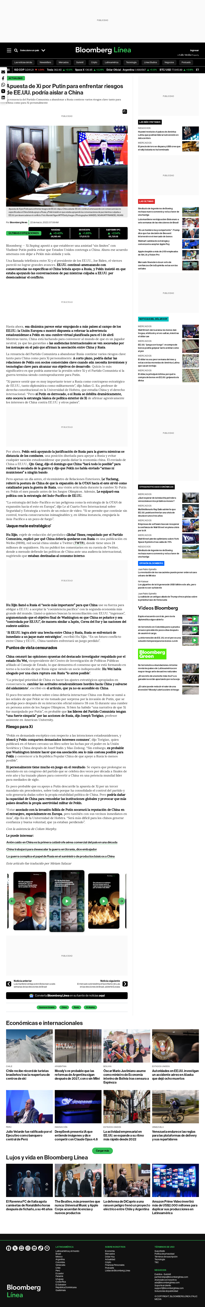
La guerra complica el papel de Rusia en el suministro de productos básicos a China (60, 856)
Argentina (60, 1259)
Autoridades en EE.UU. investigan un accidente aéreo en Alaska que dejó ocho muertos (175, 1074)
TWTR (79, 543)
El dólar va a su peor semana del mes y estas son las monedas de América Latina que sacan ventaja (158, 362)
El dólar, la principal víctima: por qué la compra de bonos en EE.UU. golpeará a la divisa (158, 377)
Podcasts (109, 1268)
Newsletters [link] (45, 62)
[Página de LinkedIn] (34, 1248)
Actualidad (15, 78)
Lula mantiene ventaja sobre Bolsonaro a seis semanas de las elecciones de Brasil (34, 985)
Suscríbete (160, 1251)
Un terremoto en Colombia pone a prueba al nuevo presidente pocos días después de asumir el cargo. (159, 630)
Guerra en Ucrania (46, 1007)
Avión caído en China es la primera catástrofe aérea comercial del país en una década (61, 842)
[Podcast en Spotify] (47, 1248)
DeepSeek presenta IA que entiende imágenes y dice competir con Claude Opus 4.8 (76, 1135)
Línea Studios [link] (150, 62)
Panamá (59, 1276)
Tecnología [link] (131, 62)
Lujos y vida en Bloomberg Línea (47, 1157)
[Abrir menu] (9, 50)
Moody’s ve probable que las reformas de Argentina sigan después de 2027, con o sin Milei (77, 1074)
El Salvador (61, 1284)
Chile (58, 1268)
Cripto (108, 1262)
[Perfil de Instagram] (27, 1248)
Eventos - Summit (163, 1274)
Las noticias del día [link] (23, 62)
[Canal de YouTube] (21, 1248)
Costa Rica (61, 1281)
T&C (157, 1262)
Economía (110, 1251)
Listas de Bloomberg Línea (117, 1270)
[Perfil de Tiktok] (40, 1248)
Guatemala (61, 1290)
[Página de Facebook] (8, 1248)
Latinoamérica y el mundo (67, 1251)
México (59, 1256)
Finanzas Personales (114, 1265)
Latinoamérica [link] (111, 62)
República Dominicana (66, 1287)
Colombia (60, 1262)
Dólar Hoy (110, 1256)
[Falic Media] (179, 55)
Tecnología (160, 1259)
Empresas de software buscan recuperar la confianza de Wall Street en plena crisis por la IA (158, 527)
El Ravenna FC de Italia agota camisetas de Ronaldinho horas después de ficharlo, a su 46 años (29, 1205)
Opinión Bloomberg (151, 563)
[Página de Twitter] (15, 1248)
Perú (58, 1270)
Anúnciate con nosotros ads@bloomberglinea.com (167, 1281)
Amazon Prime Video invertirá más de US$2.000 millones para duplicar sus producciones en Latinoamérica (174, 1207)
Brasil (58, 1253)
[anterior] (8, 983)
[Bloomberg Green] (168, 654)
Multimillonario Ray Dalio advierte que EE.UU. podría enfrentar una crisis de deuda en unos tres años (157, 512)
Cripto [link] (94, 62)
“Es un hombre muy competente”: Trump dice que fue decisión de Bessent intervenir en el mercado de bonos (159, 233)
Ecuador (60, 1273)
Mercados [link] (64, 62)
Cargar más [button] (102, 1150)
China (64, 1007)
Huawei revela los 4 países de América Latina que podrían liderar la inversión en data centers (158, 135)
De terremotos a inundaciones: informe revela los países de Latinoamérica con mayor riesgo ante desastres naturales (158, 668)
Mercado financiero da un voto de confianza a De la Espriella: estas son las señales (158, 265)
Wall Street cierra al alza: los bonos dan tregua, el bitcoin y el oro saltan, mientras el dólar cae (158, 333)
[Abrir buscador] (16, 50)
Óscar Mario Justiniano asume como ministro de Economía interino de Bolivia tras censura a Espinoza (126, 1076)
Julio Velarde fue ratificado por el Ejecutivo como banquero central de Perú (29, 1135)
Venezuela (60, 1265)
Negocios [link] (169, 62)
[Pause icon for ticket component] (8, 70)
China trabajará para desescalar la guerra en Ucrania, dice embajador (51, 849)
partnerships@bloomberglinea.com (171, 1277)
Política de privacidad (164, 1253)
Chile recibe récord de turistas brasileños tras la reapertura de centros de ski (28, 1074)
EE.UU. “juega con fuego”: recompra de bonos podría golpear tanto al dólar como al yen (158, 348)
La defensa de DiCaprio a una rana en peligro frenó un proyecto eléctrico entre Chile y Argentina (126, 1205)
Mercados (110, 1253)
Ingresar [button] (194, 50)
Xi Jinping (90, 1007)
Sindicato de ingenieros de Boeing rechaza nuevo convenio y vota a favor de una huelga (158, 211)
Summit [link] (79, 62)
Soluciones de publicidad (166, 1291)
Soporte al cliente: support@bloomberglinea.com (169, 1287)
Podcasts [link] (186, 62)
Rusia (76, 1007)
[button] (125, 111)
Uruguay (60, 1279)
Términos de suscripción (166, 1256)
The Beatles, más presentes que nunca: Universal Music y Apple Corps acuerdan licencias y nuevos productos (77, 1207)
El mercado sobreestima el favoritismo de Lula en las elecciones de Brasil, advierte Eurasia (98, 985)
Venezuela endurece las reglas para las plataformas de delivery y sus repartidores (174, 1135)
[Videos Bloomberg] (168, 608)
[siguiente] (125, 983)
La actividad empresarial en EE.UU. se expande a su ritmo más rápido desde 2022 (123, 1135)
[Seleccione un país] (43, 50)
